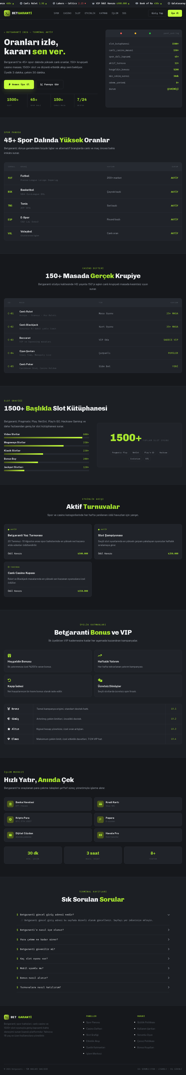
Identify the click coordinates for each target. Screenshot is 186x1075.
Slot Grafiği (92, 1035)
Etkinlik (90, 13)
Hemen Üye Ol (20, 84)
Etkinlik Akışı (93, 1041)
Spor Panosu (93, 1022)
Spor (56, 13)
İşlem (115, 13)
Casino (67, 13)
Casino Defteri (94, 1028)
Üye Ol (175, 13)
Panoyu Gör (51, 84)
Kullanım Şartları (146, 1028)
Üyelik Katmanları (95, 1047)
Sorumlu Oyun (145, 1035)
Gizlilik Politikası (146, 1022)
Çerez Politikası (145, 1041)
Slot (78, 13)
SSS (124, 13)
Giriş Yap (157, 13)
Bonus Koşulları (145, 1047)
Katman (103, 13)
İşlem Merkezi (94, 1053)
